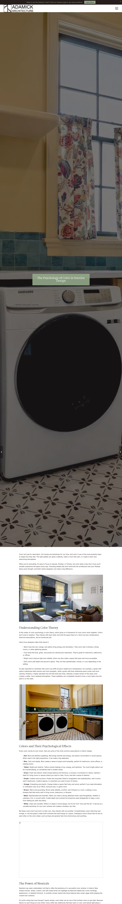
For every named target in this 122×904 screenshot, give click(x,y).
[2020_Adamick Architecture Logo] (18, 8)
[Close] (120, 1)
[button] (116, 8)
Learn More (90, 2)
